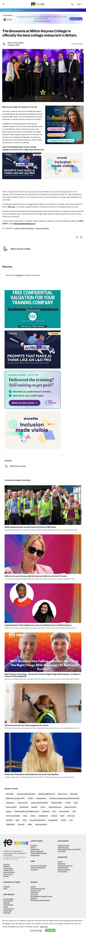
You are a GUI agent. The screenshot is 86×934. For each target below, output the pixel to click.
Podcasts (6, 887)
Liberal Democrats (54, 807)
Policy (25, 816)
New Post (6, 903)
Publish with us (8, 870)
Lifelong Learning (70, 807)
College (30, 798)
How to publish (8, 899)
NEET (54, 811)
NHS (74, 811)
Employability (35, 849)
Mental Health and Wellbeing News (27, 811)
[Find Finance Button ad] (33, 390)
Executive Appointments (39, 866)
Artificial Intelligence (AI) (46, 794)
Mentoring (45, 811)
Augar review (62, 794)
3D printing (10, 794)
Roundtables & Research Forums (41, 896)
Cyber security (22, 803)
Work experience (41, 824)
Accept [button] (50, 930)
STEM (24, 820)
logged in (20, 275)
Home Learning (11, 807)
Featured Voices (63, 847)
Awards (33, 887)
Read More (44, 927)
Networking (34, 892)
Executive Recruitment (38, 867)
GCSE (76, 803)
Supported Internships (37, 820)
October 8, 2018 (13, 45)
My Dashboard (8, 905)
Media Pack (61, 864)
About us (6, 864)
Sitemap (6, 876)
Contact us (7, 866)
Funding (68, 803)
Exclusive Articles (63, 845)
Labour (43, 807)
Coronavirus (10, 803)
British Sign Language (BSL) (15, 798)
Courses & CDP (36, 890)
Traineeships (10, 824)
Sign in (79, 4)
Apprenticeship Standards (26, 794)
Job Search (34, 870)
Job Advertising (63, 867)
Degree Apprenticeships (39, 803)
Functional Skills (56, 803)
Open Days (34, 894)
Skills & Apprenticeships (39, 853)
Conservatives (41, 798)
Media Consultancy (64, 870)
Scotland (54, 816)
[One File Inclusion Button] (63, 178)
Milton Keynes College (16, 43)
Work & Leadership (37, 851)
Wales (30, 824)
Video (5, 888)
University (21, 824)
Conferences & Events (38, 888)
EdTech (33, 847)
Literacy (9, 811)
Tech (71, 820)
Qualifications (43, 816)
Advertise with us (9, 872)
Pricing (60, 862)
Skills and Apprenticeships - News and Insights (32, 228)
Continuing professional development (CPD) (64, 798)
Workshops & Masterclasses (40, 900)
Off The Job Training (13, 816)
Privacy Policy (8, 874)
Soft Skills (9, 820)
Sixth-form (71, 816)
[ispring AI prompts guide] (21, 178)
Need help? (7, 913)
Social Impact (35, 855)
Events (5, 907)
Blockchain (74, 794)
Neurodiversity (64, 811)
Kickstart (34, 807)
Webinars (34, 898)
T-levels (63, 820)
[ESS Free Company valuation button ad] (33, 309)
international (24, 807)
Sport (17, 820)
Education (34, 845)
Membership (7, 911)
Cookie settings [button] (36, 930)
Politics (32, 816)
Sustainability (53, 820)
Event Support (62, 871)
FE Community (8, 868)
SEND (62, 816)
